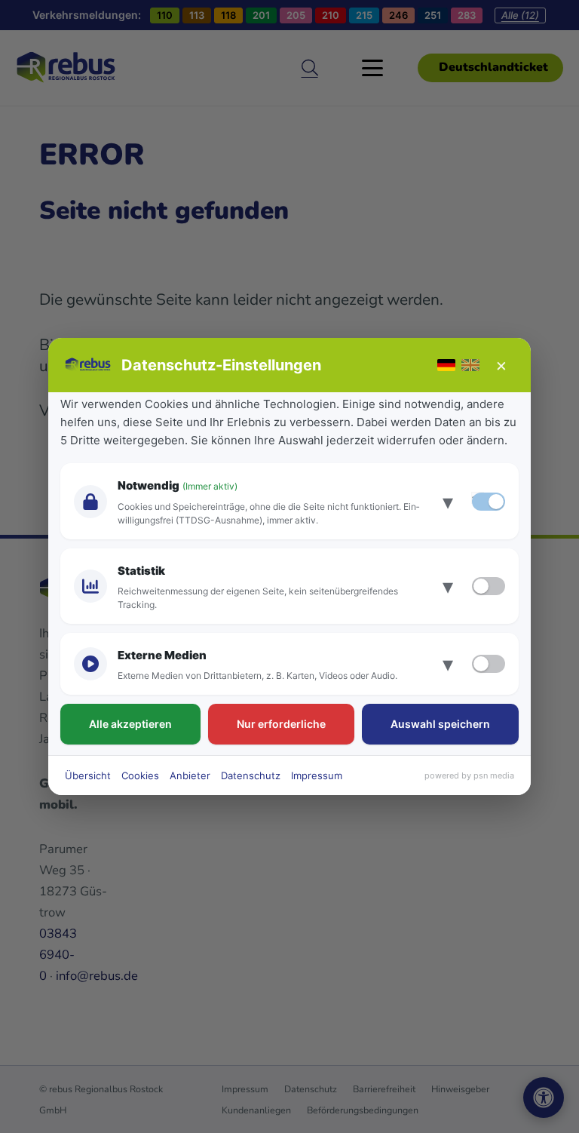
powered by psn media (469, 775)
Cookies (140, 775)
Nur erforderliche (281, 723)
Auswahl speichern (440, 723)
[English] (470, 365)
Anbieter (190, 775)
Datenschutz (250, 775)
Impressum (316, 775)
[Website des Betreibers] (88, 365)
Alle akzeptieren (130, 723)
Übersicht (88, 775)
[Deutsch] (446, 365)
